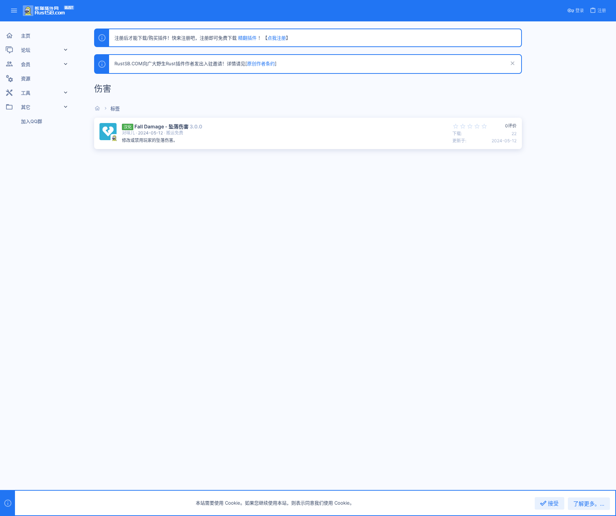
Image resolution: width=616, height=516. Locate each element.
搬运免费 (174, 133)
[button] (14, 11)
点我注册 (276, 38)
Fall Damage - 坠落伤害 (161, 126)
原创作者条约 (261, 63)
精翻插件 (247, 38)
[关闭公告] (512, 64)
